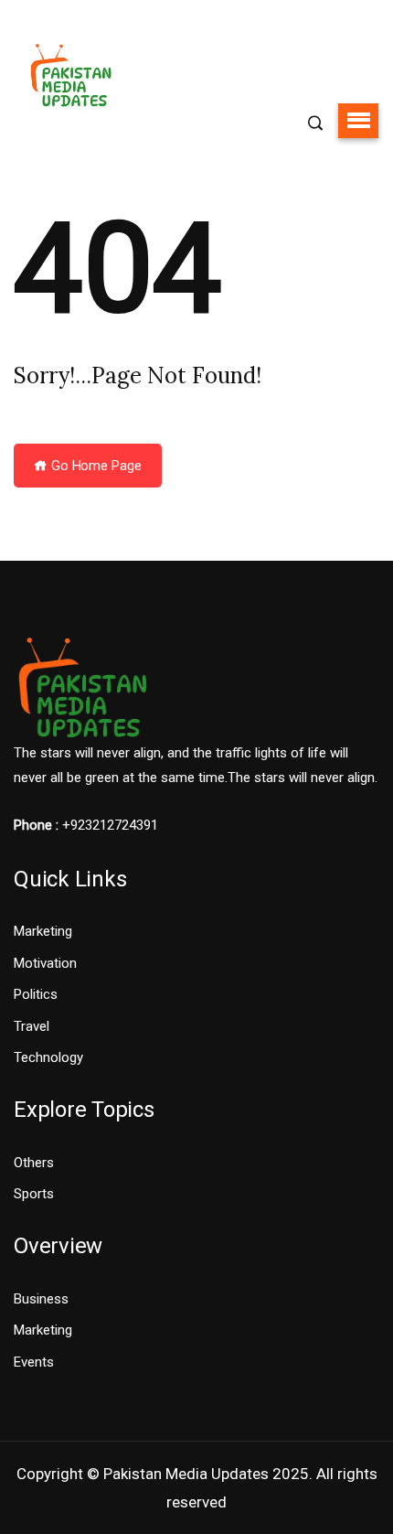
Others (34, 1162)
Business (41, 1299)
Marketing (43, 931)
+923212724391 (110, 825)
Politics (36, 994)
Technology (48, 1057)
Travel (31, 1026)
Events (34, 1362)
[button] (358, 120)
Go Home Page (95, 465)
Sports (34, 1193)
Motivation (45, 963)
